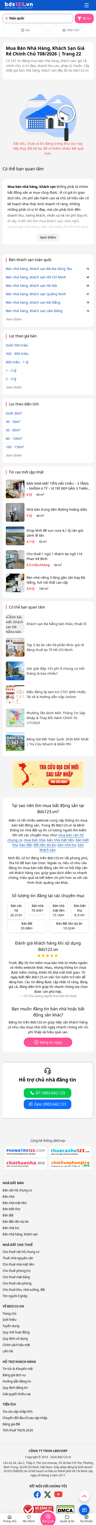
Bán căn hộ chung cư (17, 1190)
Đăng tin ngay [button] (51, 1042)
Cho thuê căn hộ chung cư (21, 1252)
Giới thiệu (9, 1320)
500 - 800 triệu (17, 353)
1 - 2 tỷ (11, 370)
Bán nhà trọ (11, 1228)
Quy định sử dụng (15, 1338)
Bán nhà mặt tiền (15, 1203)
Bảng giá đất (11, 1424)
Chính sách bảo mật (16, 1345)
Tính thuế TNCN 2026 (18, 1430)
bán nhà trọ (67, 845)
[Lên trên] (84, 1496)
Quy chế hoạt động (16, 1332)
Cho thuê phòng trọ (17, 1271)
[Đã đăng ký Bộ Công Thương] (37, 1509)
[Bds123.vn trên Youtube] (58, 1494)
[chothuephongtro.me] (70, 1164)
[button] (9, 1519)
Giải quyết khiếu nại (17, 1394)
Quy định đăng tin (15, 1388)
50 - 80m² (13, 430)
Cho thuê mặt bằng (16, 1277)
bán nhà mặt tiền (60, 840)
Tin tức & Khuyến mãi (18, 1369)
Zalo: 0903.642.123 (50, 1104)
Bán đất (8, 1215)
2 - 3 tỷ (11, 379)
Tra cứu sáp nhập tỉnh (18, 1411)
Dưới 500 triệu (17, 345)
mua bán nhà (34, 840)
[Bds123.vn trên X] (47, 1494)
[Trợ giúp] (84, 1510)
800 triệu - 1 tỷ (17, 362)
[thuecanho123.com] (70, 1151)
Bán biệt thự (11, 1209)
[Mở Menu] (86, 5)
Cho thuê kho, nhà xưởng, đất (24, 1290)
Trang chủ (9, 1313)
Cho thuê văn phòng (17, 1283)
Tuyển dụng (11, 1326)
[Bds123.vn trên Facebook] (37, 1494)
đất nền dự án (45, 845)
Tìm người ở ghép (15, 1296)
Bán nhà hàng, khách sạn (20, 1234)
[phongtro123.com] (25, 1151)
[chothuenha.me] (25, 1164)
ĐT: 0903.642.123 (50, 1093)
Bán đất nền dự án (16, 1221)
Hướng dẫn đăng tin (17, 1381)
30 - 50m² (13, 421)
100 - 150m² (15, 447)
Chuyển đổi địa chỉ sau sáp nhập (25, 1418)
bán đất (26, 845)
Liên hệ (8, 1351)
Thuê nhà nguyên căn (18, 1258)
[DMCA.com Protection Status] (65, 1509)
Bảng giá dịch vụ (14, 1375)
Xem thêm (48, 237)
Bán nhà (8, 1196)
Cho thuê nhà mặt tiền (18, 1264)
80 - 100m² (14, 438)
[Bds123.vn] (19, 5)
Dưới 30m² (14, 413)
